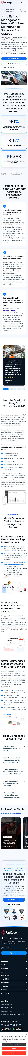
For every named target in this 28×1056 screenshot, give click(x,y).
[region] (14, 1044)
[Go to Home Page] (6, 2)
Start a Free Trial (14, 900)
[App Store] (6, 1029)
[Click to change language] (21, 2)
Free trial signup (14, 63)
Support (4, 990)
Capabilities (5, 979)
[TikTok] (17, 1025)
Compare (4, 961)
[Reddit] (20, 1025)
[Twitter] (5, 1025)
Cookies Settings (14, 1044)
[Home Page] (2, 10)
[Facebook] (11, 1025)
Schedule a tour (14, 58)
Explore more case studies (11, 813)
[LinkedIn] (14, 1025)
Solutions (4, 968)
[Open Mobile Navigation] (25, 2)
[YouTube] (2, 1025)
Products (4, 965)
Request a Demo (14, 904)
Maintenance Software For (10, 10)
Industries (5, 975)
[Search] (17, 2)
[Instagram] (8, 1025)
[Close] (26, 1034)
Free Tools (5, 993)
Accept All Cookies (14, 1053)
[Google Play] (17, 1029)
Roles (3, 972)
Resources (5, 982)
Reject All (14, 1048)
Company (5, 986)
